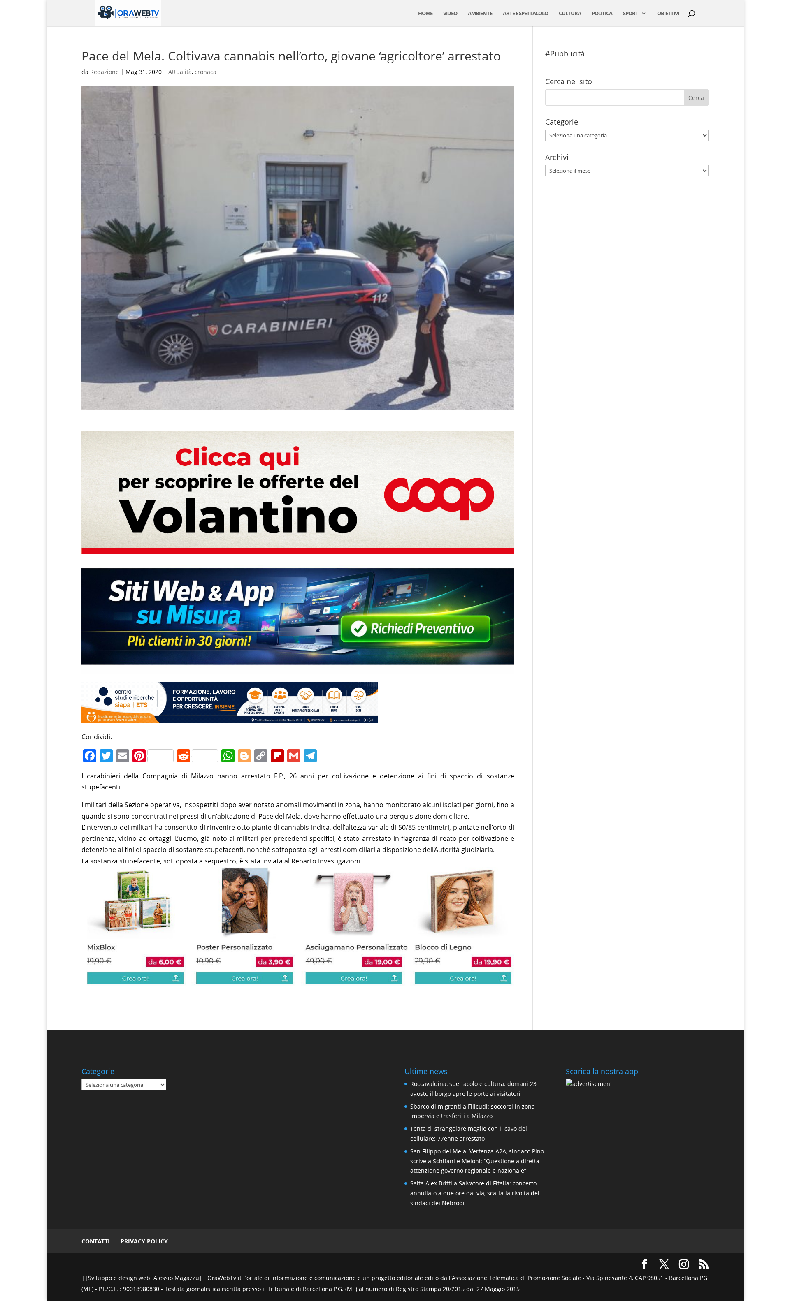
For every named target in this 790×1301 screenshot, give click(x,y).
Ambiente (480, 13)
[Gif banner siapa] (229, 717)
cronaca (205, 72)
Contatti (95, 1241)
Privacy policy (144, 1241)
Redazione (104, 72)
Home (425, 13)
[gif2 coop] (297, 548)
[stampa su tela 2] (297, 979)
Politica (602, 13)
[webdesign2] (297, 668)
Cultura (570, 13)
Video (450, 13)
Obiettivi (668, 13)
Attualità (180, 72)
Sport (630, 13)
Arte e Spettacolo (525, 13)
